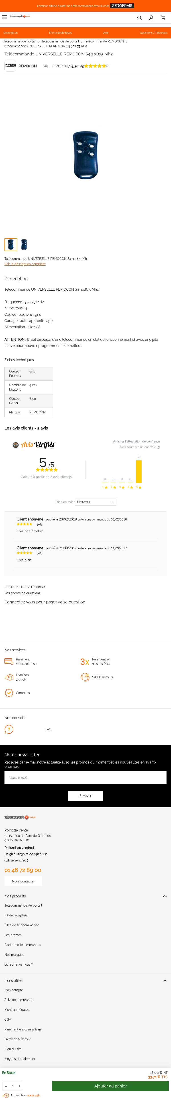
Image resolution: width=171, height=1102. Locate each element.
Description (10, 32)
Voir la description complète (25, 264)
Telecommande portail (19, 41)
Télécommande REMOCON (104, 41)
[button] (24, 245)
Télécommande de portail (60, 41)
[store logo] (20, 16)
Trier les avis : (65, 502)
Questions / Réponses (154, 32)
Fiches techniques (60, 32)
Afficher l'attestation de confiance (136, 441)
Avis (105, 32)
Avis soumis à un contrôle (138, 447)
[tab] (85, 896)
